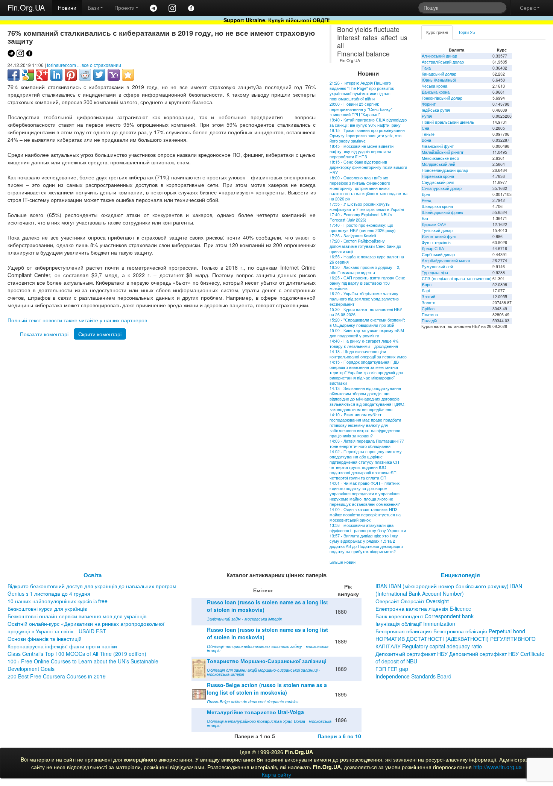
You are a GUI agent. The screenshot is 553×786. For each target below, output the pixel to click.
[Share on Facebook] (14, 75)
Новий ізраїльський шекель (448, 122)
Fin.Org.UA (26, 7)
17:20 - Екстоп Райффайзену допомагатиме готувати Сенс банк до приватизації (365, 246)
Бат (425, 218)
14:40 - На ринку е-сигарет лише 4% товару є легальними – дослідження (364, 343)
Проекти (124, 7)
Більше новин (343, 562)
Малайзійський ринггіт (442, 152)
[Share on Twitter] (99, 75)
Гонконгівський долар (442, 98)
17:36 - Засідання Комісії (353, 235)
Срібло (428, 308)
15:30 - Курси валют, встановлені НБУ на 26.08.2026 (366, 312)
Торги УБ (466, 32)
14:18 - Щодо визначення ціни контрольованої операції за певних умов (368, 354)
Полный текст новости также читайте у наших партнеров (77, 320)
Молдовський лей (438, 164)
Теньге (428, 134)
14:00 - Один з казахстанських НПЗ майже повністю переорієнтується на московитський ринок (365, 515)
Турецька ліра (435, 272)
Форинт (429, 104)
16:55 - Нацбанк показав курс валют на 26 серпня (367, 259)
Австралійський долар (443, 62)
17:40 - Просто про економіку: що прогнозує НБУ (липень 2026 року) (363, 227)
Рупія (427, 116)
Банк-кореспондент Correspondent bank (424, 616)
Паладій (429, 320)
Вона (426, 140)
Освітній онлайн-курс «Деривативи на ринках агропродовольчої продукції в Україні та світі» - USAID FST (86, 627)
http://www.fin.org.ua (497, 767)
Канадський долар (439, 74)
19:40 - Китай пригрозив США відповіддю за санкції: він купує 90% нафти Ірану (368, 122)
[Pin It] (71, 75)
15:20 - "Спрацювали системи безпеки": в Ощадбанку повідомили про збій (367, 322)
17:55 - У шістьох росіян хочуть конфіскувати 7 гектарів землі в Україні (367, 206)
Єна (425, 128)
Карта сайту (276, 774)
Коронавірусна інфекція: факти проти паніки (62, 646)
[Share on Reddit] (85, 75)
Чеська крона (434, 86)
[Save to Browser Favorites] (128, 75)
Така (426, 68)
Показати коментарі (44, 334)
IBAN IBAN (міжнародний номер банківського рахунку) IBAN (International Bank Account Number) (448, 589)
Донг (426, 194)
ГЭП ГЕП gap (391, 668)
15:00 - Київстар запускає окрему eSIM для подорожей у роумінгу (367, 333)
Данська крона (436, 92)
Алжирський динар (439, 56)
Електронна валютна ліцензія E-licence (423, 608)
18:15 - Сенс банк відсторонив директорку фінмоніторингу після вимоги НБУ (368, 167)
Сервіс (528, 7)
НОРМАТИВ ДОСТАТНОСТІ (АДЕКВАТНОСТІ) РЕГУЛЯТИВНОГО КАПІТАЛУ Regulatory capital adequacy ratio (455, 642)
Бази (93, 7)
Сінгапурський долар (442, 188)
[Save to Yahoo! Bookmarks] (114, 75)
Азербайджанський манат (446, 260)
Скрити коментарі (100, 334)
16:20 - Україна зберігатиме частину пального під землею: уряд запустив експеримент (364, 299)
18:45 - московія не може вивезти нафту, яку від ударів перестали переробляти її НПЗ (361, 151)
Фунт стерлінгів (436, 242)
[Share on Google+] (42, 75)
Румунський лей (437, 266)
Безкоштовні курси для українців (47, 608)
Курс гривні (437, 32)
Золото (428, 302)
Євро (426, 284)
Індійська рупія (436, 110)
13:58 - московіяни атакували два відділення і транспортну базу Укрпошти (368, 527)
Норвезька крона (438, 176)
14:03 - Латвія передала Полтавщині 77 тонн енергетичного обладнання (367, 443)
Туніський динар (437, 230)
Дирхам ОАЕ (434, 224)
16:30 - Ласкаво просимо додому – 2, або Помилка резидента (365, 269)
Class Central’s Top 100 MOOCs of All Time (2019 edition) (77, 653)
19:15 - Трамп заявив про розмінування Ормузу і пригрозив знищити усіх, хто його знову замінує (367, 135)
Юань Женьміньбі (439, 80)
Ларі (426, 290)
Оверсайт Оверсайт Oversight (412, 601)
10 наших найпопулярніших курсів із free (58, 601)
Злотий (428, 296)
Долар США (433, 248)
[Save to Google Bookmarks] (28, 75)
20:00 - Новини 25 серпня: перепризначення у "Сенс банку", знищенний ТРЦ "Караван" (361, 109)
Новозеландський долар (445, 170)
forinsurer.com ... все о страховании (84, 65)
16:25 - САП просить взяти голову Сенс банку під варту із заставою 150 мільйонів (367, 283)
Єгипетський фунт (439, 236)
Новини (67, 7)
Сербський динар (438, 254)
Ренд (426, 200)
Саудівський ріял (438, 182)
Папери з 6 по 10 (339, 736)
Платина (430, 314)
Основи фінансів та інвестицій (45, 638)
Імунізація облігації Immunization (415, 623)
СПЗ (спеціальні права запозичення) (457, 278)
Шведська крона (437, 206)
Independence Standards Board (413, 676)
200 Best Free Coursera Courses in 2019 (57, 676)
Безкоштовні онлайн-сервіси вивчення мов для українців (77, 616)
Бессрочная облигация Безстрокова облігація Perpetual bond (450, 631)
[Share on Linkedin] (56, 75)
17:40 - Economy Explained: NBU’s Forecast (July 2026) (361, 217)
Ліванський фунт (438, 146)
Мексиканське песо (440, 158)
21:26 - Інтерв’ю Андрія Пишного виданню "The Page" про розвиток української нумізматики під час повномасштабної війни (362, 91)
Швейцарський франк (442, 212)
